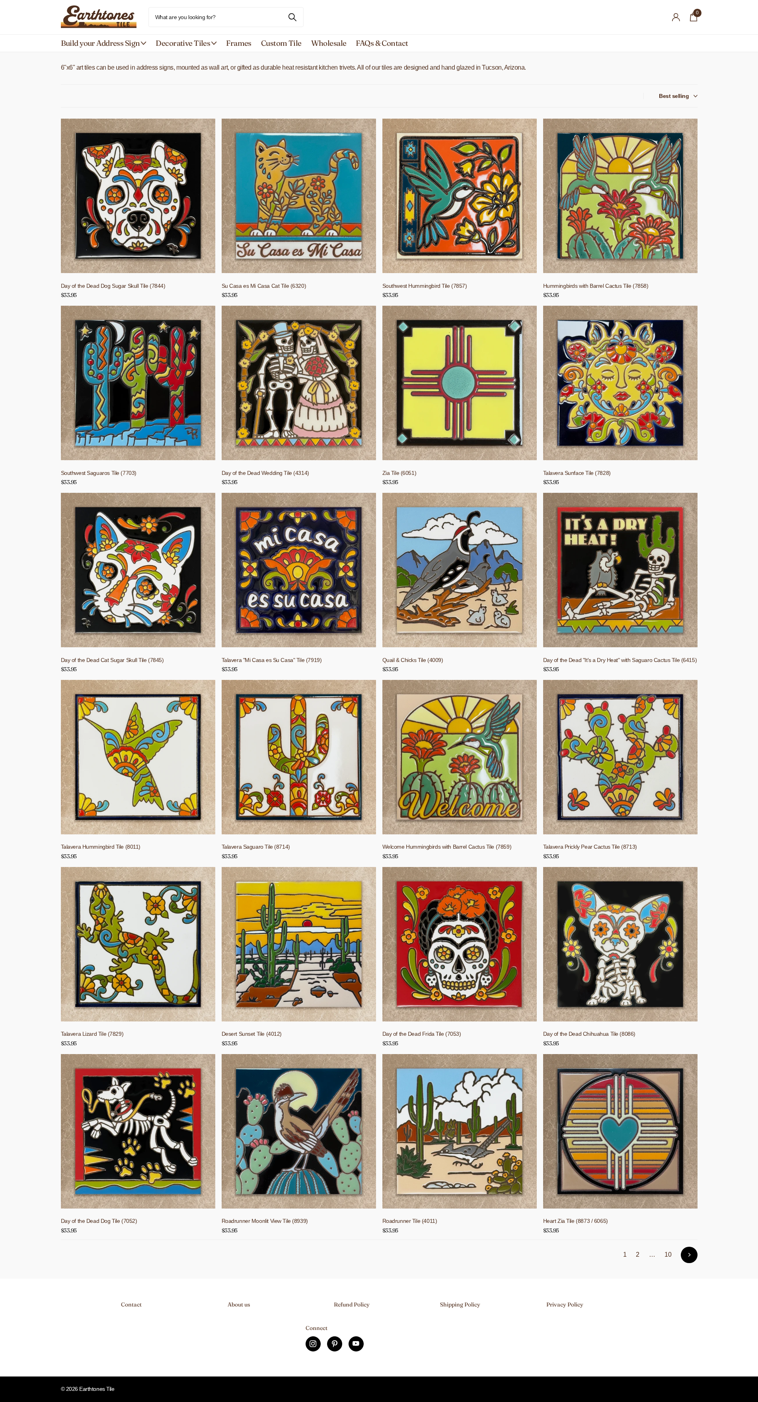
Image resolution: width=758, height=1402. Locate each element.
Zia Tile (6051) (399, 473)
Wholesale (329, 43)
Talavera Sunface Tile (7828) (577, 473)
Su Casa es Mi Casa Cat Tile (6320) (264, 286)
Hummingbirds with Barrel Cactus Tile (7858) (596, 286)
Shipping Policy (460, 1304)
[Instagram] (313, 1343)
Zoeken (293, 17)
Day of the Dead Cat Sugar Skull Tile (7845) (112, 660)
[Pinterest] (334, 1343)
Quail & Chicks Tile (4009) (412, 660)
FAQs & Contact (382, 43)
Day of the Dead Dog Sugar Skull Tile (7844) (113, 286)
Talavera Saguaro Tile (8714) (256, 847)
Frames (238, 43)
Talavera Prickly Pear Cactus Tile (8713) (590, 847)
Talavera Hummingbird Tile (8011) (101, 847)
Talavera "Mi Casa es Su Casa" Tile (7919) (272, 660)
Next (689, 1255)
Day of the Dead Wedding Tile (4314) (265, 473)
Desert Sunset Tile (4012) (252, 1034)
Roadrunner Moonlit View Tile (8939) (265, 1221)
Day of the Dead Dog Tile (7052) (99, 1221)
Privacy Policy (564, 1304)
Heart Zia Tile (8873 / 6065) (575, 1221)
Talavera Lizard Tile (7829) (92, 1034)
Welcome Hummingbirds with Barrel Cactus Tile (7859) (447, 847)
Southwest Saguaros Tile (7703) (98, 473)
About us (239, 1304)
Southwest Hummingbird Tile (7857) (424, 286)
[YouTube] (356, 1343)
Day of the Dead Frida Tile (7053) (421, 1034)
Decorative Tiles (183, 43)
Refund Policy (352, 1304)
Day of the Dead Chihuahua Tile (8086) (589, 1034)
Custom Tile (281, 43)
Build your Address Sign (100, 43)
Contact (131, 1304)
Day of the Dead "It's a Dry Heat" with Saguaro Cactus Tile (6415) (620, 660)
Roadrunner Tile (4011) (409, 1221)
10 (667, 1254)
